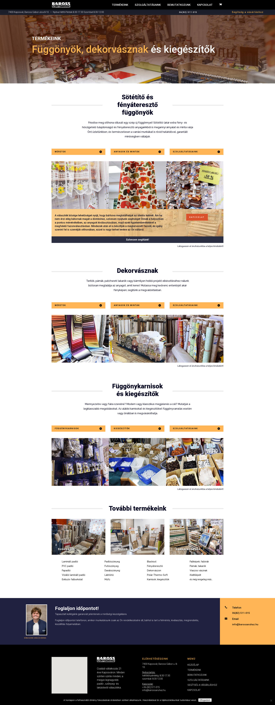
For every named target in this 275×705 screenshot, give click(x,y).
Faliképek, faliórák (199, 561)
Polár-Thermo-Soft (157, 575)
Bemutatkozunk (178, 4)
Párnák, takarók (198, 566)
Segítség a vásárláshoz (248, 12)
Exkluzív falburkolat (72, 579)
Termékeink (120, 4)
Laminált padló (70, 561)
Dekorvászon (154, 570)
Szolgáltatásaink (148, 4)
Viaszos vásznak (198, 570)
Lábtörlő (109, 575)
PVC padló (67, 566)
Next (220, 185)
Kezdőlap (193, 664)
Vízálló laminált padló (73, 575)
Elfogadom (205, 700)
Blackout (151, 561)
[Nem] (271, 700)
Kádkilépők (195, 575)
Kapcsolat (205, 4)
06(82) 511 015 (188, 12)
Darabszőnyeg (112, 570)
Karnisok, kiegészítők (158, 579)
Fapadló (66, 570)
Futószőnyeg (112, 566)
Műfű (107, 579)
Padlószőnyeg (112, 561)
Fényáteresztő (155, 566)
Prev (56, 185)
